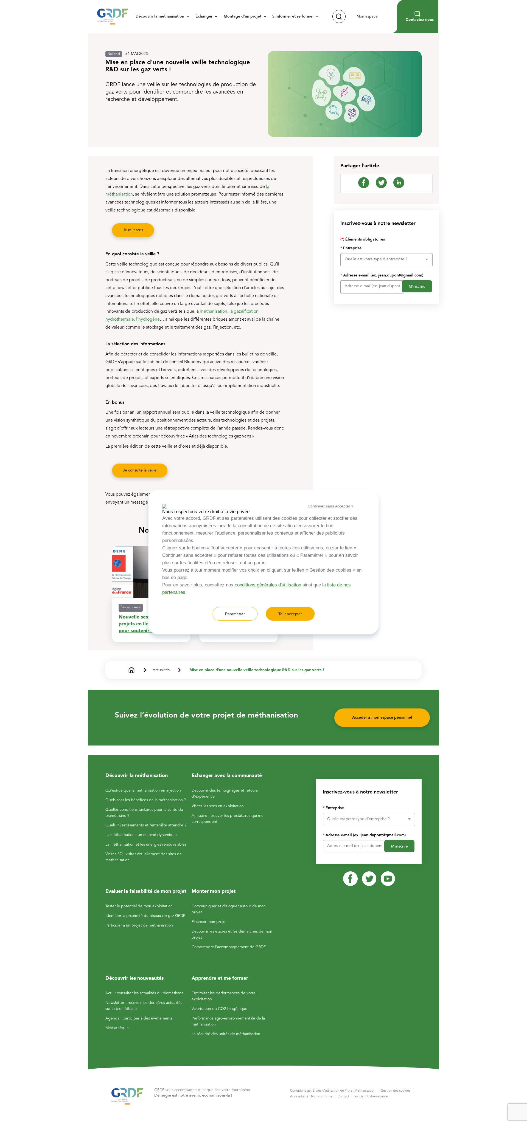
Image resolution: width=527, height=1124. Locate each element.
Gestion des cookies (395, 1090)
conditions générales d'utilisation (268, 585)
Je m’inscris (133, 230)
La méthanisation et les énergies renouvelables (145, 844)
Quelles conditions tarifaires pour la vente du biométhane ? (144, 813)
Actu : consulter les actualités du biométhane (144, 993)
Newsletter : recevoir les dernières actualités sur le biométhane (143, 1006)
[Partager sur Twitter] (383, 183)
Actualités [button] (161, 670)
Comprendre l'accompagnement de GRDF (229, 947)
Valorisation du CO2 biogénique (219, 1009)
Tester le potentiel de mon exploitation (139, 906)
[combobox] (386, 259)
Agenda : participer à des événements (138, 1018)
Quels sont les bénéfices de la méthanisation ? (145, 800)
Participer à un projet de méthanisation (139, 925)
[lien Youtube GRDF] (388, 880)
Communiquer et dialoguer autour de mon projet (229, 909)
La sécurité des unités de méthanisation (226, 1034)
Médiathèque (117, 1028)
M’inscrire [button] (417, 286)
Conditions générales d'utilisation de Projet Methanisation (332, 1090)
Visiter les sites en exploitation (218, 806)
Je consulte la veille (139, 470)
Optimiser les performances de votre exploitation (224, 996)
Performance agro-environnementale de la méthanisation (228, 1021)
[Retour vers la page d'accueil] (130, 670)
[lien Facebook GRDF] (350, 880)
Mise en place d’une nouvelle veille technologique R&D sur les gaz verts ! (256, 670)
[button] (164, 16)
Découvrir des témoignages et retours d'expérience (225, 793)
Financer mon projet (209, 922)
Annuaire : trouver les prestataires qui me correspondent (228, 819)
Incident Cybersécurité (371, 1096)
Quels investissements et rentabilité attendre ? (145, 825)
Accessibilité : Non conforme (311, 1096)
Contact (343, 1096)
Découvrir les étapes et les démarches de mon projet (232, 934)
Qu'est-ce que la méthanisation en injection (143, 790)
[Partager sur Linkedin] (401, 183)
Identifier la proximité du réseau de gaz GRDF (145, 916)
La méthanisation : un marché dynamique (141, 835)
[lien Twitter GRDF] (369, 880)
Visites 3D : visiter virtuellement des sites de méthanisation (143, 857)
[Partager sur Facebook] (366, 183)
